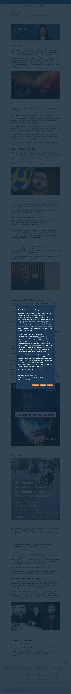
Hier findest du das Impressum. (27, 375)
